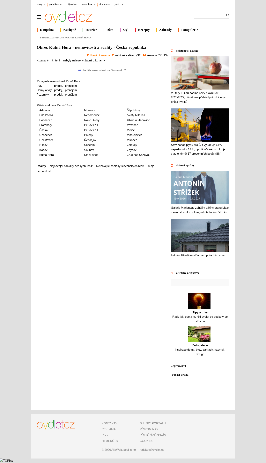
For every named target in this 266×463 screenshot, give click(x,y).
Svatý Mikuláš (136, 115)
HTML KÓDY (110, 441)
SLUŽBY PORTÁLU (153, 423)
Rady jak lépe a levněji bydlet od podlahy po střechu (200, 317)
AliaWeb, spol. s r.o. (124, 449)
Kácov (43, 150)
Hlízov (43, 144)
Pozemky (43, 94)
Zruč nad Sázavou (138, 154)
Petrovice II (91, 130)
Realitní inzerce (100, 55)
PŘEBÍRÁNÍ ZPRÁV (153, 435)
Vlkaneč (132, 140)
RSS (105, 435)
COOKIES (146, 441)
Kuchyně (69, 30)
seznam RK (155, 55)
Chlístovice (46, 140)
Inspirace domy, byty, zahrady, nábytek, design (200, 350)
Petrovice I (91, 125)
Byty (39, 85)
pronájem (71, 85)
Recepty (144, 30)
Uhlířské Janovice (138, 120)
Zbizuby (132, 144)
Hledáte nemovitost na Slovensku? (103, 70)
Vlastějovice (134, 135)
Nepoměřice (92, 115)
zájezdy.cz (72, 4)
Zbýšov (132, 150)
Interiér (91, 30)
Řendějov (90, 140)
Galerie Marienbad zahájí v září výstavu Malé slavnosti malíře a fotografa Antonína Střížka (200, 210)
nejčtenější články (187, 50)
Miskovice (90, 110)
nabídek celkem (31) (128, 55)
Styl (126, 30)
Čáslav (43, 130)
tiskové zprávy (185, 165)
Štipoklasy (133, 110)
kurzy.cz (41, 4)
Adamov (44, 110)
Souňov (89, 150)
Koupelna (47, 30)
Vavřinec (132, 125)
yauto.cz (119, 4)
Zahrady (165, 30)
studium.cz (104, 4)
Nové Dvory (92, 120)
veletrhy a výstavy (187, 272)
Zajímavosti (178, 365)
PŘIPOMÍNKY (149, 429)
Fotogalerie (189, 30)
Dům (110, 30)
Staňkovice (91, 154)
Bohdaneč (45, 120)
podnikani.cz (56, 4)
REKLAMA (109, 429)
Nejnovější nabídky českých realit (71, 166)
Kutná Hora (73, 81)
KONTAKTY (109, 423)
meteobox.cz (88, 4)
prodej (58, 85)
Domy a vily (44, 90)
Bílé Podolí (46, 115)
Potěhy (88, 135)
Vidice (131, 130)
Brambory (45, 125)
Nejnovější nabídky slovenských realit (120, 166)
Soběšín (89, 144)
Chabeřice (45, 135)
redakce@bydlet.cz (152, 449)
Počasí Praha (180, 374)
